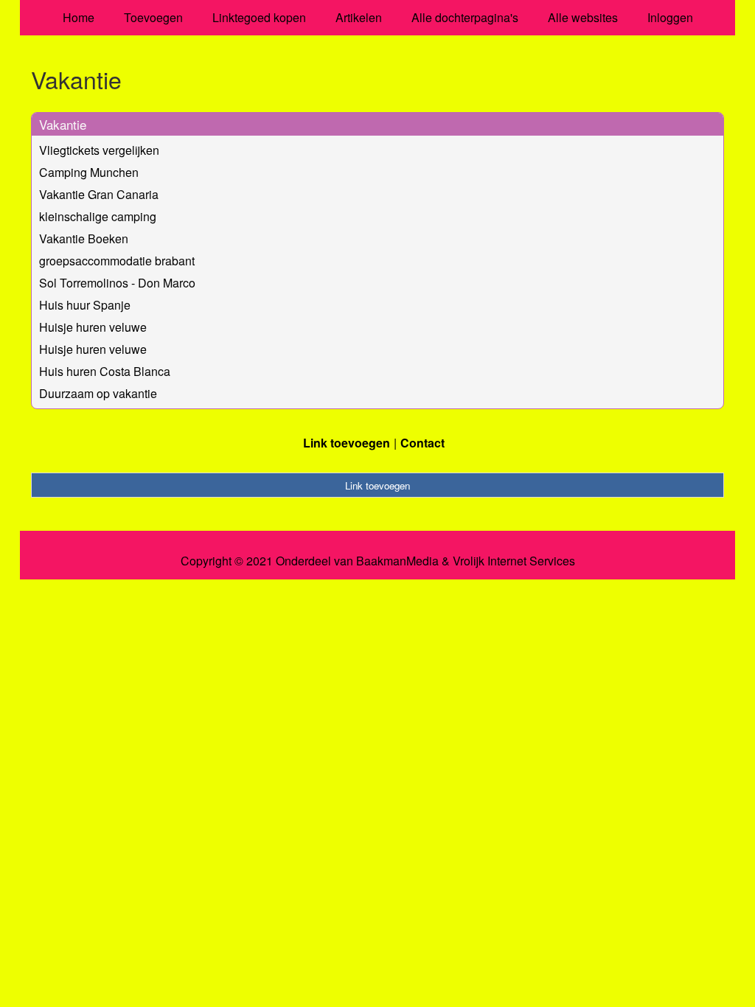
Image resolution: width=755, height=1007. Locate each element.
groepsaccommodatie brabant (117, 260)
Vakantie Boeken (83, 238)
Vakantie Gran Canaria (99, 194)
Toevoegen (153, 17)
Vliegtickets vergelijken (99, 150)
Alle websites (583, 17)
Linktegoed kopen (259, 17)
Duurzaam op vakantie (98, 393)
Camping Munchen (89, 172)
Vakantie (62, 124)
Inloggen (670, 17)
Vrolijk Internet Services (514, 561)
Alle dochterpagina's (464, 17)
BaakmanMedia (397, 561)
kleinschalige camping (97, 216)
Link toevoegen (346, 442)
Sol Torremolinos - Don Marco (117, 282)
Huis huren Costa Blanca (104, 371)
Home (78, 17)
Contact (422, 442)
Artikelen (358, 17)
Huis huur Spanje (85, 304)
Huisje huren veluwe (93, 326)
